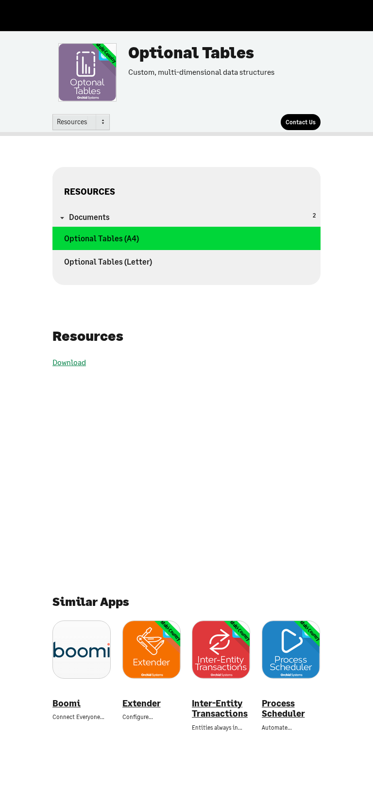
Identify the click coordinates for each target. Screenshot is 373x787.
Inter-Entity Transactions (220, 708)
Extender (141, 703)
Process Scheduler (283, 708)
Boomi (66, 703)
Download (69, 362)
